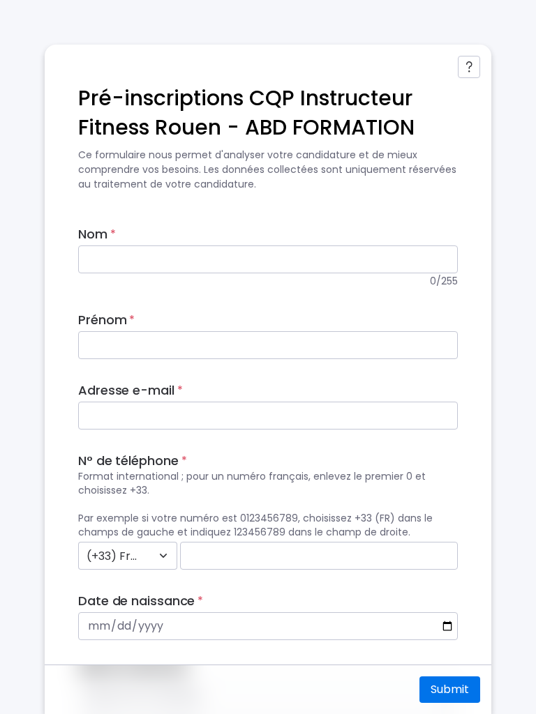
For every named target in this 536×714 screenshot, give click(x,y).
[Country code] (163, 556)
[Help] (469, 67)
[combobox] (112, 556)
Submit (450, 689)
